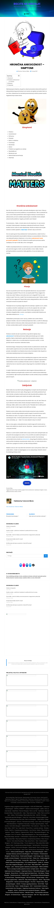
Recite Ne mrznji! (27, 4)
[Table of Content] (19, 76)
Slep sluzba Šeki (10, 839)
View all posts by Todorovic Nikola (14, 506)
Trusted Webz (13, 802)
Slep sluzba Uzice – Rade (33, 813)
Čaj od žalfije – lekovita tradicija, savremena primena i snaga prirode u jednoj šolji (23, 534)
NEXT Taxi (15, 828)
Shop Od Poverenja (38, 799)
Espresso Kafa (25, 832)
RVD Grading (19, 815)
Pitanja (12, 81)
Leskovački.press (38, 902)
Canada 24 (32, 800)
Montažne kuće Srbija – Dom (30, 821)
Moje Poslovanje (18, 797)
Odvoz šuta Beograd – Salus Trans (18, 849)
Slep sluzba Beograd (42, 834)
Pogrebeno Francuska (23, 823)
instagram (41, 489)
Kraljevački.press (30, 902)
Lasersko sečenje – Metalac (40, 828)
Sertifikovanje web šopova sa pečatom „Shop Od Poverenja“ (19, 543)
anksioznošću (26, 439)
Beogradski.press (46, 902)
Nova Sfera (29, 828)
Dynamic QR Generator (22, 802)
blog (16, 489)
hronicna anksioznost (29, 489)
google (23, 489)
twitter (19, 491)
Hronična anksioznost (13, 79)
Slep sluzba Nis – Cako (20, 813)
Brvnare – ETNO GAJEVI (21, 836)
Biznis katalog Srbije (10, 797)
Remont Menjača (24, 811)
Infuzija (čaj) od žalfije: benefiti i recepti (14, 539)
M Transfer (18, 834)
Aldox (9, 828)
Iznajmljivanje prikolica (34, 839)
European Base (13, 800)
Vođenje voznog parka (11, 526)
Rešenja (10, 83)
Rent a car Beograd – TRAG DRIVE (34, 819)
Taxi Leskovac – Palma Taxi (38, 826)
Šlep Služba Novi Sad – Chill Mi (32, 815)
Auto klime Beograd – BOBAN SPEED (20, 826)
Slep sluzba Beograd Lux (28, 834)
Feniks (6, 830)
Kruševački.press (13, 902)
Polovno (38, 797)
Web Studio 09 (44, 797)
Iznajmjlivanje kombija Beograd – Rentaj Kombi (27, 845)
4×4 (12, 834)
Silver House (44, 839)
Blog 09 (13, 799)
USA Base (20, 800)
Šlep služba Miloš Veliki (42, 843)
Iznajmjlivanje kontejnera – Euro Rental (25, 830)
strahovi (16, 491)
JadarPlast (15, 811)
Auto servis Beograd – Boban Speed (26, 847)
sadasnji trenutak (10, 491)
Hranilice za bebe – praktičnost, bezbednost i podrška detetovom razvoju (21, 530)
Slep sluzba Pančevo (21, 839)
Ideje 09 (17, 799)
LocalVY (43, 800)
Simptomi (10, 78)
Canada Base (38, 800)
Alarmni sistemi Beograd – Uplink (35, 808)
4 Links (47, 800)
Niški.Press (6, 902)
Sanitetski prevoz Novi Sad (16, 819)
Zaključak (10, 85)
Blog (11, 488)
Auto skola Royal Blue (18, 841)
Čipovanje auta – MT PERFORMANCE (39, 836)
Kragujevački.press (22, 902)
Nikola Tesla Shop (31, 802)
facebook (19, 489)
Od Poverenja (33, 797)
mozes (45, 489)
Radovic (17, 832)
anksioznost (12, 489)
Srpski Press (31, 799)
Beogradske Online (24, 799)
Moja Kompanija (26, 797)
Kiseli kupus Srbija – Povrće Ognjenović (24, 843)
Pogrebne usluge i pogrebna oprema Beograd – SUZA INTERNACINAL (23, 806)
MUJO (31, 832)
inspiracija (37, 489)
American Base (26, 800)
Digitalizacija (8, 799)
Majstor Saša (9, 845)
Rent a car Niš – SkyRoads (37, 811)
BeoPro (11, 830)
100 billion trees (39, 802)
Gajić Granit (22, 828)
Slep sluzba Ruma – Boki (31, 841)
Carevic (9, 841)
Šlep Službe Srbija (9, 836)
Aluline (38, 830)
